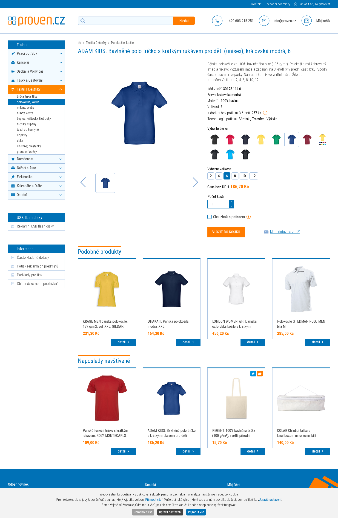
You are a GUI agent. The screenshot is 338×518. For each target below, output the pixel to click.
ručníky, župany (26, 124)
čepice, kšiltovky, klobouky (34, 118)
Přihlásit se (305, 4)
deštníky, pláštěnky (29, 146)
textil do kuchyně (28, 129)
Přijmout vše (196, 512)
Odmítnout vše (143, 512)
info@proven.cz (285, 21)
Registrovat (322, 4)
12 (254, 176)
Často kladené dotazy (33, 257)
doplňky (22, 135)
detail (122, 342)
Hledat (184, 21)
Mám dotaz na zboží (285, 232)
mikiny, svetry (25, 107)
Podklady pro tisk (29, 275)
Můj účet (233, 485)
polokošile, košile (28, 102)
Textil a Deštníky (96, 43)
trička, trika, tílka (27, 96)
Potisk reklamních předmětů (37, 266)
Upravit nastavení (170, 512)
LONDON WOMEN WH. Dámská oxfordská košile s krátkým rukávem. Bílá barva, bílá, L (234, 326)
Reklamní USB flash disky (35, 226)
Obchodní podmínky (277, 4)
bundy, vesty (25, 113)
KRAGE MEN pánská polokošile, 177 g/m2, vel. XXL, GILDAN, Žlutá (105, 326)
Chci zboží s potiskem (229, 217)
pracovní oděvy (27, 152)
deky (20, 140)
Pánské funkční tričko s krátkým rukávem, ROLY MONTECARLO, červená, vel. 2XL (105, 435)
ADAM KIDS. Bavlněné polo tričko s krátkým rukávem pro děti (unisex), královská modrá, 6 (172, 435)
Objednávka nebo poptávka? (37, 284)
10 (244, 176)
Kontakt (256, 4)
